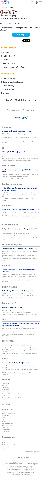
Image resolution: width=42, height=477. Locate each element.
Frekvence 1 (5, 447)
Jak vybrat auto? (6, 404)
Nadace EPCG (33, 248)
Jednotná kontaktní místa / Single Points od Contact (20, 472)
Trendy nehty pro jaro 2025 (20, 170)
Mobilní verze (29, 110)
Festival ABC (28, 345)
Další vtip (20, 35)
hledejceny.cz (5, 383)
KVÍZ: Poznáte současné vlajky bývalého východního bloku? (18, 293)
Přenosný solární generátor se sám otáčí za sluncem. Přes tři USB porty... (19, 238)
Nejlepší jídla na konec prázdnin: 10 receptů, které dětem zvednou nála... (19, 277)
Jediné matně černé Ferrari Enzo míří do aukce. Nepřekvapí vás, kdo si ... (21, 218)
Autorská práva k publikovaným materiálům (21, 466)
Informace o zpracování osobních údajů (17, 469)
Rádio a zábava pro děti (8, 445)
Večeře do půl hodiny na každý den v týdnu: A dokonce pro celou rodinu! (21, 274)
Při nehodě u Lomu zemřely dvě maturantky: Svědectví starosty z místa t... (21, 134)
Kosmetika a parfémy (7, 423)
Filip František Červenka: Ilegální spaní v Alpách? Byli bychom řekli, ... (20, 296)
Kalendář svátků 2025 (19, 131)
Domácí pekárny (23, 269)
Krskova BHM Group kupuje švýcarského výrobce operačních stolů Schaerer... (20, 252)
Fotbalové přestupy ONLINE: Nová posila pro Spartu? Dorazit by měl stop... (20, 155)
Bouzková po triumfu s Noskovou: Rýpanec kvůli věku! (16, 160)
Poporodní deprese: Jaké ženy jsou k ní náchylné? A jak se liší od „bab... (19, 329)
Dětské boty (5, 427)
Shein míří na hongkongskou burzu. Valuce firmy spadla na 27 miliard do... (20, 255)
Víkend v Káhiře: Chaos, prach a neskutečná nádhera (16, 298)
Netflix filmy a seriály (28, 291)
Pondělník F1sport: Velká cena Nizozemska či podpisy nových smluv (20, 216)
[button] (40, 2)
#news (20, 307)
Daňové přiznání (7, 248)
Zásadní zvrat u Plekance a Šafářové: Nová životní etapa (17, 178)
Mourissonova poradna (9, 345)
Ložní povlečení (6, 429)
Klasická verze (14, 110)
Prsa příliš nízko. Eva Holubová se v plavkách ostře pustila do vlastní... (20, 174)
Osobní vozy (5, 387)
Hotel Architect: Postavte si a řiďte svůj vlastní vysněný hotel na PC (19, 348)
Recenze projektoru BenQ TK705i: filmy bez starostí (15, 233)
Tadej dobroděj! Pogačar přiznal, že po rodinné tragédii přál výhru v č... (20, 158)
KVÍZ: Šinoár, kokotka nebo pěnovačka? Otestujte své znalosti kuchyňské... (18, 280)
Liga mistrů (21, 152)
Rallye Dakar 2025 (19, 209)
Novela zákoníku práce (20, 248)
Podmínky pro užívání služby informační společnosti (20, 468)
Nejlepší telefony (23, 229)
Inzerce (32, 100)
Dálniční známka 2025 (32, 209)
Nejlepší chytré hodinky (9, 229)
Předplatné (20, 100)
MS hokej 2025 (6, 152)
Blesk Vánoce (6, 131)
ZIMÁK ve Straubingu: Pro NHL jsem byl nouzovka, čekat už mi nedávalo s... (18, 373)
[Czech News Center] (25, 117)
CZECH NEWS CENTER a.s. (25, 462)
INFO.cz (29, 131)
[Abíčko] (5, 4)
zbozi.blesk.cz (6, 391)
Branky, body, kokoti (15, 363)
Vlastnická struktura (26, 471)
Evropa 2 (4, 449)
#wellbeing (13, 307)
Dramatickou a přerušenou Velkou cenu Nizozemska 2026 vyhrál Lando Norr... (21, 213)
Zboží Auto (5, 400)
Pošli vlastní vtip (5, 16)
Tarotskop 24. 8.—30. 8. (8, 310)
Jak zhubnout (6, 170)
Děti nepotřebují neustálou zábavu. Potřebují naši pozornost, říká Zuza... (19, 195)
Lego (3, 419)
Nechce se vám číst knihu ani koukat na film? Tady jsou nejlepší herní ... (21, 353)
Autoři (9, 100)
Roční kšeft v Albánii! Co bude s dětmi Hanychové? (15, 176)
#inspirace (5, 307)
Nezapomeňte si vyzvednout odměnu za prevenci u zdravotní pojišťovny (18, 334)
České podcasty (6, 443)
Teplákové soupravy (7, 425)
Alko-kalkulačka (7, 209)
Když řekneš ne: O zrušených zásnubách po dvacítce (16, 312)
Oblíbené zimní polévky (9, 269)
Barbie (3, 417)
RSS (27, 457)
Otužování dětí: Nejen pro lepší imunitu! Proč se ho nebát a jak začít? (20, 193)
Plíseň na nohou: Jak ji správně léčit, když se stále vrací (17, 332)
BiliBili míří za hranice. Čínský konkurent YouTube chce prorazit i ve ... (20, 235)
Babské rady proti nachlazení (28, 323)
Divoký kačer (16, 291)
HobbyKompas (6, 396)
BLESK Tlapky (6, 291)
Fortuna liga (26, 363)
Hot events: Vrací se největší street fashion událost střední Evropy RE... (21, 314)
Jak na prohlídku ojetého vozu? (10, 393)
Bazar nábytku (6, 431)
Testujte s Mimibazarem (8, 413)
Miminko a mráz (29, 188)
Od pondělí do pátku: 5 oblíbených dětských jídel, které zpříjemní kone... (19, 199)
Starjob (4, 440)
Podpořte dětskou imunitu (10, 323)
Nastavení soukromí (14, 471)
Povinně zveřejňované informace (21, 474)
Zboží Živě (5, 385)
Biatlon (14, 152)
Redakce (22, 457)
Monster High (5, 415)
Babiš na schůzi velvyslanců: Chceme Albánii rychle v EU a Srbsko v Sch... (20, 138)
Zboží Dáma (5, 389)
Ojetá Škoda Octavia (7, 402)
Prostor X (5, 363)
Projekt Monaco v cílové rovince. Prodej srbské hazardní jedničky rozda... (19, 259)
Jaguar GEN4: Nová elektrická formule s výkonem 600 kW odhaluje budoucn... (19, 350)
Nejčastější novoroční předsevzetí (12, 188)
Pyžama (4, 421)
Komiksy (20, 345)
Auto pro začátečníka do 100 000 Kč (11, 398)
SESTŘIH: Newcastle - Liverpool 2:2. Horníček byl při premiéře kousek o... (20, 370)
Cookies (31, 469)
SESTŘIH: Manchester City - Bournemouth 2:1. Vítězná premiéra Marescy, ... (19, 366)
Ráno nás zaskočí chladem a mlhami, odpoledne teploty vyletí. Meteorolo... (18, 141)
